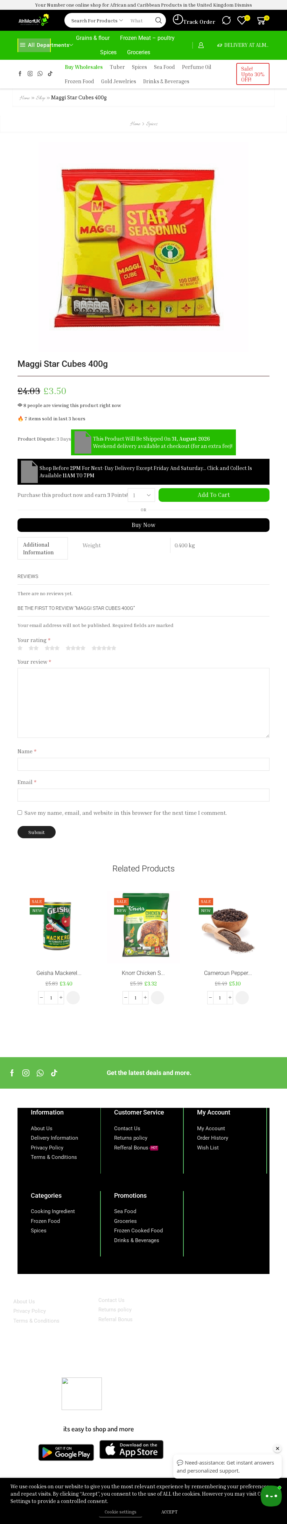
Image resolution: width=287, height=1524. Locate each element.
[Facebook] (20, 74)
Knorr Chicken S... (143, 973)
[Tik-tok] (50, 74)
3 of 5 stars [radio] (52, 648)
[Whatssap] (40, 74)
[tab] (43, 548)
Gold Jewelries (118, 81)
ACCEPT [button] (169, 1512)
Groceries (138, 52)
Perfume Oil (196, 67)
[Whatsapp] (40, 1072)
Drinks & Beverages (166, 81)
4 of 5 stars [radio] (75, 648)
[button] (73, 997)
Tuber (117, 67)
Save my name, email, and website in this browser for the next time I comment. (125, 812)
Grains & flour (93, 38)
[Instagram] (30, 74)
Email (27, 781)
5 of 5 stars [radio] (104, 648)
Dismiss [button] (243, 5)
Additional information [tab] (38, 548)
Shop (40, 98)
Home (25, 98)
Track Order (199, 21)
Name (27, 751)
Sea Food (164, 67)
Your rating (34, 639)
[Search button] (158, 20)
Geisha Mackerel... (59, 973)
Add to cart (214, 494)
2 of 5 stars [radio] (33, 648)
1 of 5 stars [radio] (20, 648)
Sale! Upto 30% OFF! (253, 74)
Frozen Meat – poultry (147, 38)
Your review (34, 661)
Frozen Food (79, 81)
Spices (108, 52)
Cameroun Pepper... (228, 973)
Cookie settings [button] (120, 1512)
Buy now (143, 524)
